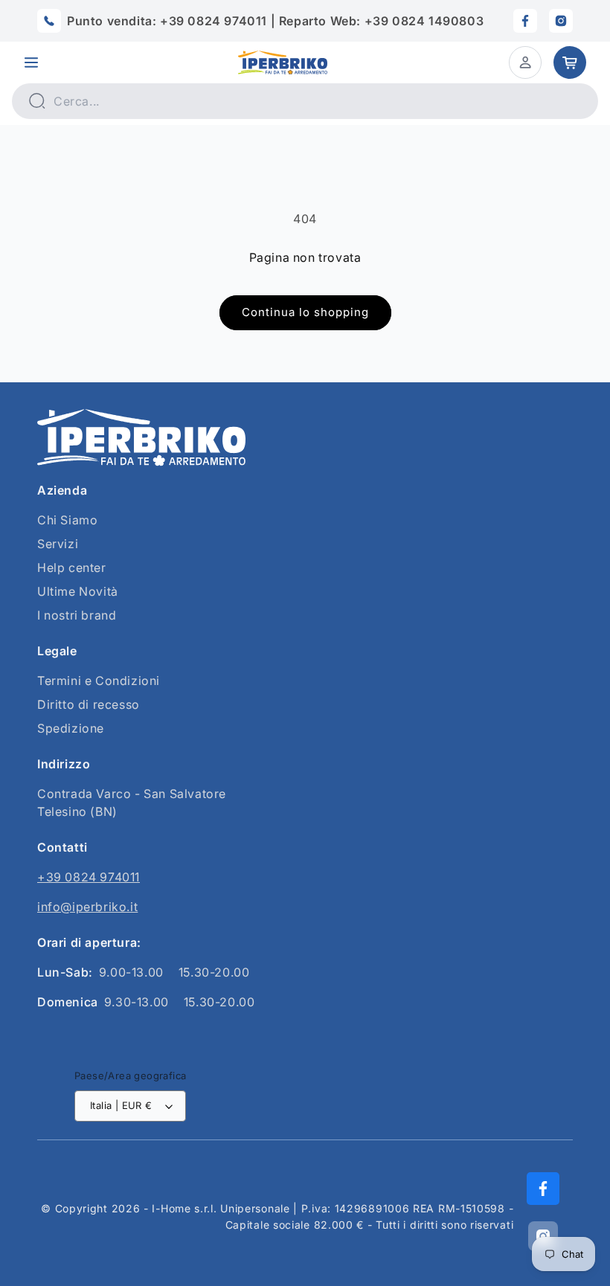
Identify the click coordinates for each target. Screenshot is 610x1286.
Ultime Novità (77, 591)
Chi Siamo (67, 519)
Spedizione (70, 728)
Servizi (57, 543)
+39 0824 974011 (88, 876)
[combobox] (305, 101)
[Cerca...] (36, 100)
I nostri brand (76, 615)
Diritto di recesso (88, 704)
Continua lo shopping (305, 312)
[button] (31, 62)
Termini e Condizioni (98, 680)
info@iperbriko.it (87, 906)
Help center (71, 567)
